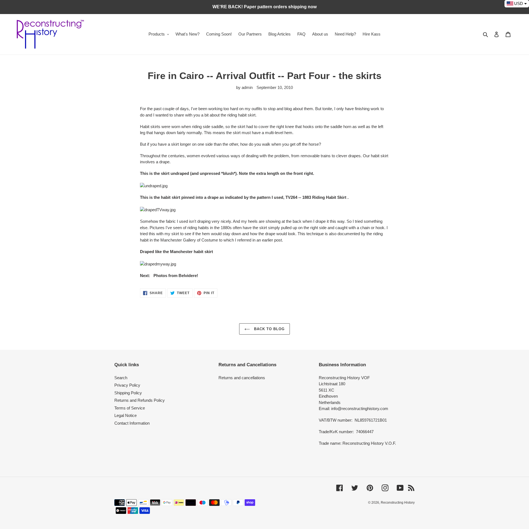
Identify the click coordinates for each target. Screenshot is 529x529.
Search (120, 377)
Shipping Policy (128, 392)
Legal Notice (125, 415)
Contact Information (132, 423)
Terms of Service (129, 408)
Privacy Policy (127, 385)
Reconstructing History (398, 502)
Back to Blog (269, 329)
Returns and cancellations (241, 377)
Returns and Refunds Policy (139, 400)
